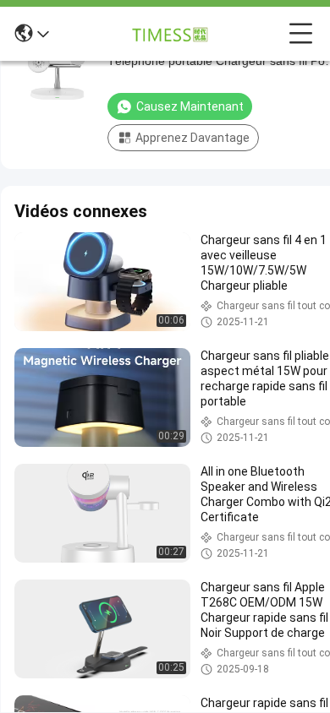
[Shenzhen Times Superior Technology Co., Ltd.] (169, 34)
